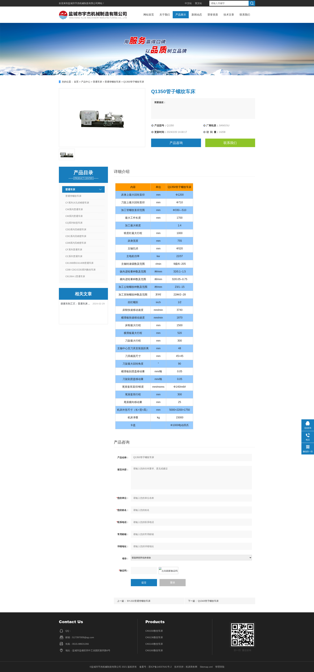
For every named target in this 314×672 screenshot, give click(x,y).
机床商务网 (191, 666)
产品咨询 (176, 143)
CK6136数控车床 (154, 637)
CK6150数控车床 (154, 631)
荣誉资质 (213, 14)
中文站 (188, 3)
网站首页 (148, 14)
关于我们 (164, 14)
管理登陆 (219, 666)
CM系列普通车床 (74, 216)
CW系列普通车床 (74, 209)
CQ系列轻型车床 (74, 222)
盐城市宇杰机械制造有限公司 (83, 3)
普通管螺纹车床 (113, 81)
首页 (76, 81)
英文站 (198, 3)
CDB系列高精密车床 (75, 243)
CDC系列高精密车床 (75, 236)
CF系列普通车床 (73, 249)
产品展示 (180, 14)
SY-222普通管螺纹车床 (138, 601)
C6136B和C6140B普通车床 (79, 263)
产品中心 (85, 81)
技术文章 (229, 14)
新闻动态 (197, 14)
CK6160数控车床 (154, 650)
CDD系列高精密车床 (75, 229)
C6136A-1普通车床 (75, 276)
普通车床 (97, 81)
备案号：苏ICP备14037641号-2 (155, 666)
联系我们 (245, 14)
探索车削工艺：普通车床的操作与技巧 (77, 303)
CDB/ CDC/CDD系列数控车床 (80, 269)
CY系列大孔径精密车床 (77, 202)
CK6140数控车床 (154, 644)
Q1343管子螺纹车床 (208, 601)
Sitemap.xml (206, 666)
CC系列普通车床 (73, 256)
